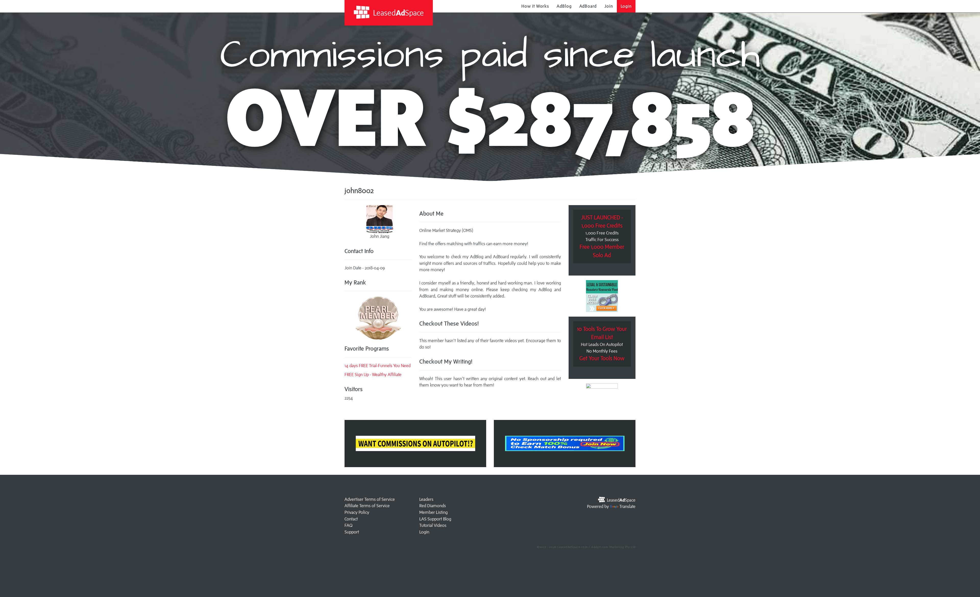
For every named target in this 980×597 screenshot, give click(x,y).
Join (608, 6)
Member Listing (433, 512)
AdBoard (588, 6)
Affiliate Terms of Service (367, 505)
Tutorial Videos (432, 525)
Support (352, 531)
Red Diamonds (432, 505)
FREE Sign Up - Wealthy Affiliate (373, 374)
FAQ (348, 525)
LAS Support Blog (435, 518)
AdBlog (564, 6)
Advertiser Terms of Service (370, 499)
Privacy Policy (357, 512)
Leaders (426, 499)
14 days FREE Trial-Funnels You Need (378, 365)
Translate (627, 506)
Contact (351, 518)
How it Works (535, 6)
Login (626, 6)
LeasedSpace (397, 12)
